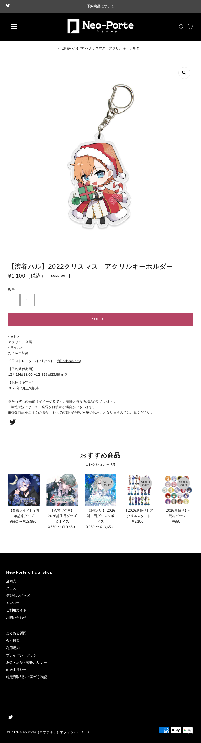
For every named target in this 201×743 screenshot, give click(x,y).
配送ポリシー (16, 669)
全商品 (11, 581)
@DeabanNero (68, 361)
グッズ (11, 588)
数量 (11, 289)
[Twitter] (7, 6)
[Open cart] (190, 26)
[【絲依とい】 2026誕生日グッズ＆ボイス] (100, 490)
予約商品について (100, 6)
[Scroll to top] (190, 732)
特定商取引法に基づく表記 (26, 677)
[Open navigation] (29, 26)
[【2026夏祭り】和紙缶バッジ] (177, 490)
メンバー (13, 603)
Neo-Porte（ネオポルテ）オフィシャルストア (55, 732)
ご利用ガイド (16, 610)
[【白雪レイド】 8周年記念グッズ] (24, 490)
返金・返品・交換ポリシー (26, 662)
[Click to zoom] (184, 73)
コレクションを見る (100, 464)
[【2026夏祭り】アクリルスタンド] (139, 490)
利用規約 (13, 648)
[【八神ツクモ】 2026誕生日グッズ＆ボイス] (62, 490)
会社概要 (13, 640)
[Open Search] (181, 26)
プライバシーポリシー (23, 655)
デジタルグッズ (18, 595)
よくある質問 (16, 633)
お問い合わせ (16, 617)
